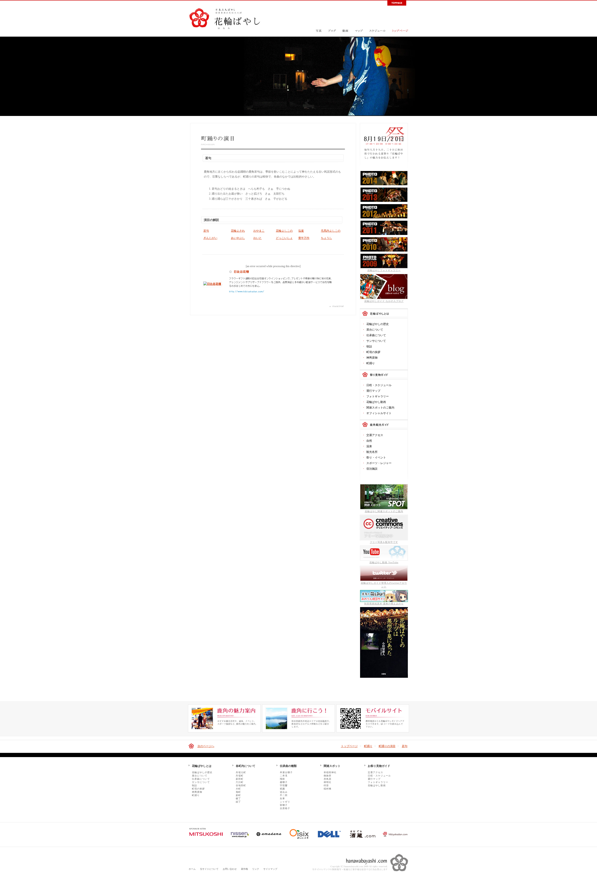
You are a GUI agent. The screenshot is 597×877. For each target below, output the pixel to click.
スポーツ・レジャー (379, 463)
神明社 (327, 782)
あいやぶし (238, 238)
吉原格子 (285, 808)
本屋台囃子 (286, 772)
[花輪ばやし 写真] (318, 35)
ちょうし (326, 238)
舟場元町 (241, 772)
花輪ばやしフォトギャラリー (384, 270)
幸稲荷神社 (330, 772)
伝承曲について (376, 335)
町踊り (370, 363)
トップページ (349, 746)
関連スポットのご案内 (380, 407)
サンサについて (376, 340)
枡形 (326, 785)
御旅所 (327, 775)
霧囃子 (284, 782)
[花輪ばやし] (225, 26)
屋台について (374, 329)
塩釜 (301, 230)
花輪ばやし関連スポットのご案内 (384, 511)
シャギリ (285, 801)
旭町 (238, 792)
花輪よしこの (284, 230)
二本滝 (284, 775)
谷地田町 (241, 785)
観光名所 (372, 452)
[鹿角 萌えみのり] (384, 601)
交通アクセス (374, 435)
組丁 (238, 801)
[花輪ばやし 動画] (345, 35)
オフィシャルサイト (379, 413)
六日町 (239, 782)
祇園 (282, 788)
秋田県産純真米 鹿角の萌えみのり (384, 603)
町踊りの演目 (387, 746)
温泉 (369, 446)
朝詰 (369, 346)
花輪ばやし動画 (376, 402)
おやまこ (258, 230)
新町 (238, 795)
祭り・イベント (376, 457)
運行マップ (373, 390)
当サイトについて (209, 869)
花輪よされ (238, 230)
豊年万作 (303, 238)
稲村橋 (327, 788)
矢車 (282, 798)
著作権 (244, 869)
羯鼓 (282, 779)
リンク (255, 869)
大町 (238, 788)
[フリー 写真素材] (384, 539)
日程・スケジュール (379, 385)
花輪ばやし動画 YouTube (383, 562)
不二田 (284, 795)
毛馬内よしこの (330, 230)
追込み (284, 792)
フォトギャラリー (377, 396)
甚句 (206, 230)
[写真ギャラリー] (384, 185)
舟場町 (239, 775)
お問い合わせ (230, 869)
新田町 (239, 779)
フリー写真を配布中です (384, 542)
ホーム (192, 869)
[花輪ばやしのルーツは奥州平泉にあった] (384, 677)
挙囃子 (284, 805)
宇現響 (284, 785)
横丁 (238, 798)
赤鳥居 (327, 779)
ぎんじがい (210, 238)
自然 (369, 440)
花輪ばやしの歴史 (377, 324)
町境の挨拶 (373, 352)
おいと (257, 238)
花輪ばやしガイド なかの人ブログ (384, 301)
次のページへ (206, 746)
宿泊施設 (372, 468)
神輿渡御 (372, 357)
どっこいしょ (284, 238)
